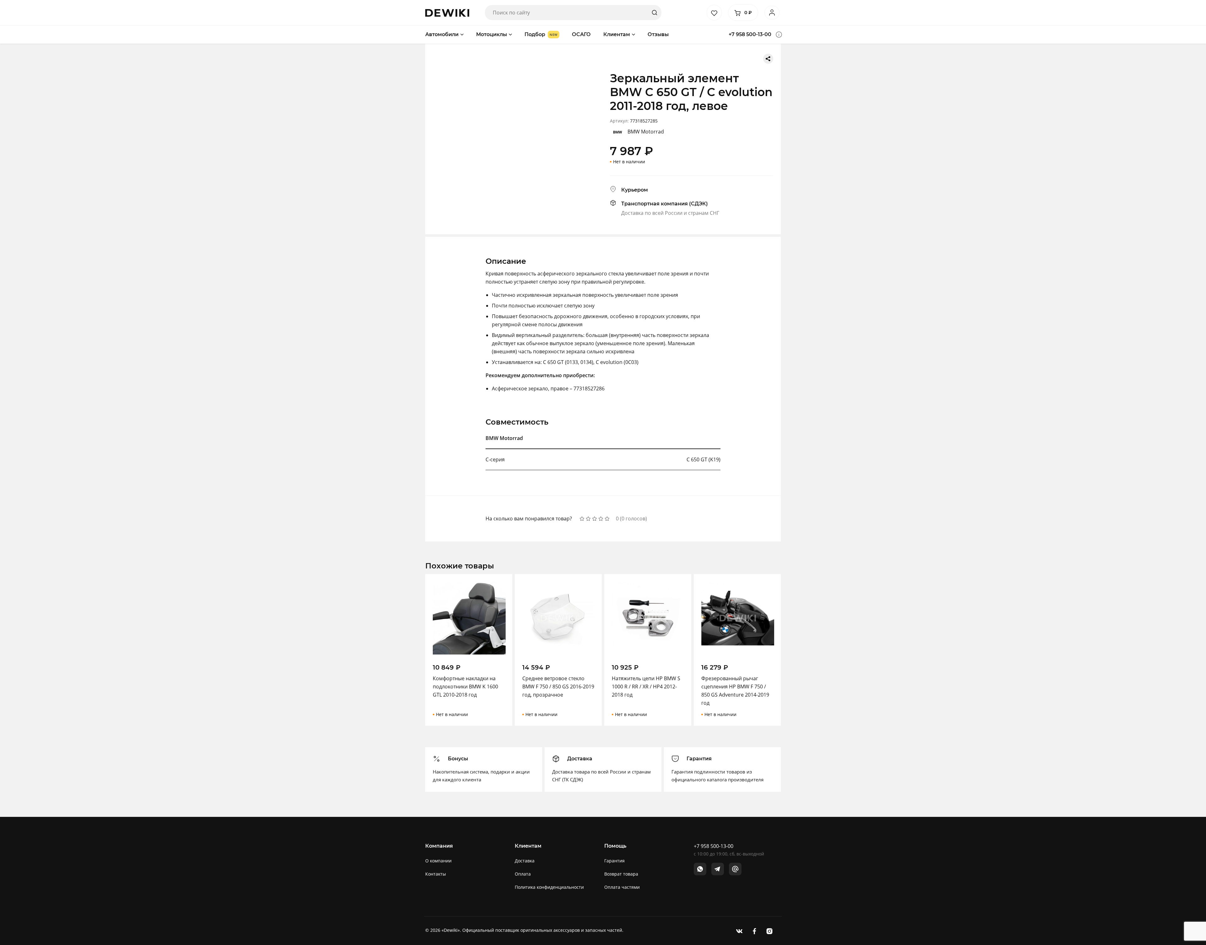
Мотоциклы (491, 34)
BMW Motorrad (645, 131)
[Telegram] (717, 869)
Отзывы (658, 34)
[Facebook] (754, 930)
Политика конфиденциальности (549, 887)
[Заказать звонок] (779, 34)
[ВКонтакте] (739, 930)
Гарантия (614, 861)
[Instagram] (769, 930)
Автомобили (442, 34)
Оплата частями (622, 887)
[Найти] (654, 13)
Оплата (523, 874)
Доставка (525, 861)
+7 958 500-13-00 (750, 34)
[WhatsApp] (700, 869)
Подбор (534, 34)
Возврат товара (621, 874)
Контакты (435, 874)
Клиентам (616, 34)
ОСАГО (581, 34)
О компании (438, 861)
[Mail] (735, 869)
